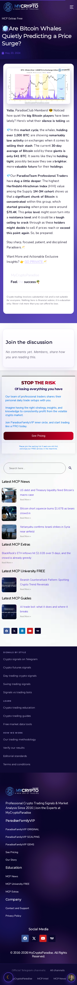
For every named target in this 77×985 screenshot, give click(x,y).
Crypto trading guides (17, 715)
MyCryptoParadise (21, 978)
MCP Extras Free (12, 18)
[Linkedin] (22, 631)
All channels (57, 970)
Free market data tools (17, 724)
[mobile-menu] (68, 7)
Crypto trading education (19, 707)
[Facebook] (7, 631)
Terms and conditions (16, 764)
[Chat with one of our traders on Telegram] (71, 977)
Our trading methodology (19, 739)
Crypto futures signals (17, 667)
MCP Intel (43, 978)
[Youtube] (30, 631)
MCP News (60, 978)
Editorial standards (15, 756)
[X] (14, 631)
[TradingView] (38, 631)
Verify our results (14, 747)
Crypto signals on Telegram (20, 659)
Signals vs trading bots (17, 692)
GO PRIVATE (34, 262)
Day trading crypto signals (20, 675)
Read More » (25, 499)
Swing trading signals (16, 684)
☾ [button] (8, 977)
